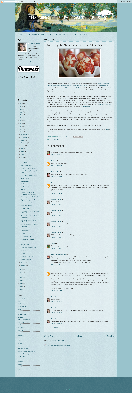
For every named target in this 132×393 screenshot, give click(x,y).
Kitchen (20, 338)
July (22, 149)
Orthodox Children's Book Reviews (27, 351)
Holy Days (20, 327)
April (22, 157)
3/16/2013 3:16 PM (56, 265)
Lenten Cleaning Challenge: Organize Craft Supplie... (28, 193)
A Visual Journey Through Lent (70, 88)
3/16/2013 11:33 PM (56, 291)
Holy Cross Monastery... (27, 165)
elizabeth (53, 150)
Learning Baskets (36, 34)
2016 (21, 123)
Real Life (20, 367)
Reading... (23, 184)
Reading (20, 364)
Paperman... (24, 250)
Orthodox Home (55, 139)
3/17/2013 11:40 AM (56, 324)
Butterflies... (24, 190)
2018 (21, 118)
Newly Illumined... (26, 178)
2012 (21, 269)
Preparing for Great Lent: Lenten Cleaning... (29, 216)
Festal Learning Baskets (58, 34)
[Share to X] (78, 137)
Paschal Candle (87, 106)
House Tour (21, 335)
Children (20, 304)
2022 (21, 106)
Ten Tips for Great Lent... (27, 208)
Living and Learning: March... (29, 248)
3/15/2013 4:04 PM (56, 204)
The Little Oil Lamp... (27, 256)
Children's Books (22, 306)
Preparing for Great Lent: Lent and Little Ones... (30, 212)
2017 (21, 120)
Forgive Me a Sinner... (26, 205)
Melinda (53, 161)
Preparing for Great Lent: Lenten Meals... (29, 225)
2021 (21, 109)
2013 (21, 132)
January (23, 265)
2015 (21, 126)
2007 (21, 283)
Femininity (20, 317)
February (23, 263)
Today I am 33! (25, 245)
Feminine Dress (22, 314)
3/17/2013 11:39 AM (56, 302)
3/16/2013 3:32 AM (56, 248)
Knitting (20, 341)
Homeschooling (22, 333)
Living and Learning (81, 34)
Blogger (69, 389)
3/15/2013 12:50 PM (56, 193)
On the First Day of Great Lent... (29, 203)
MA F (52, 183)
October (23, 140)
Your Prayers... (24, 162)
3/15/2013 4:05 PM (56, 237)
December (24, 134)
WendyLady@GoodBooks (58, 254)
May (22, 154)
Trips (19, 369)
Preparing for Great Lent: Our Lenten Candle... (28, 229)
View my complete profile (24, 62)
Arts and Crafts (22, 299)
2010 (21, 275)
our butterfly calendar (80, 86)
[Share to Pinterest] (82, 137)
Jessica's (100, 83)
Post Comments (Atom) (58, 340)
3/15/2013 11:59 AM (56, 155)
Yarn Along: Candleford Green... (29, 175)
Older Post (110, 336)
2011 (21, 272)
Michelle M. (54, 172)
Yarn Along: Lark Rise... (27, 242)
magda (53, 243)
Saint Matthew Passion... (27, 239)
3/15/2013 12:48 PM (56, 177)
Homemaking (21, 330)
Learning (20, 343)
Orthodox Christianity (23, 354)
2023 (21, 103)
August (23, 146)
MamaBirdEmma (56, 199)
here (107, 129)
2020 (21, 112)
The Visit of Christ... (26, 187)
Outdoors (20, 359)
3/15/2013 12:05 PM (56, 166)
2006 (21, 286)
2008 (21, 281)
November (24, 137)
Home (22, 34)
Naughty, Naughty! (26, 259)
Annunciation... (25, 181)
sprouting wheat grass (105, 104)
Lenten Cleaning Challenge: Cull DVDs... (30, 171)
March (23, 160)
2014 (21, 129)
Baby (19, 301)
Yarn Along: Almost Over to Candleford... (28, 221)
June (22, 151)
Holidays (20, 325)
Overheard (20, 361)
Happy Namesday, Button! (28, 200)
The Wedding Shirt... (26, 236)
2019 (21, 115)
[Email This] (74, 137)
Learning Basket (22, 346)
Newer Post (48, 336)
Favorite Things (22, 312)
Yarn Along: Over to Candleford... (29, 197)
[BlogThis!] (76, 137)
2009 (21, 278)
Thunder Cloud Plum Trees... (28, 168)
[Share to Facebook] (80, 137)
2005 (21, 289)
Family (19, 309)
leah (52, 271)
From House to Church (23, 322)
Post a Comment (53, 327)
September (24, 143)
